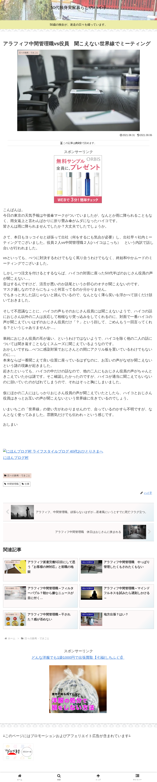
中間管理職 (13, 484)
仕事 (27, 484)
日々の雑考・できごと (18, 475)
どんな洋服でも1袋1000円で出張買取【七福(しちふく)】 (78, 658)
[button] (145, 604)
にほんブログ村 (16, 458)
